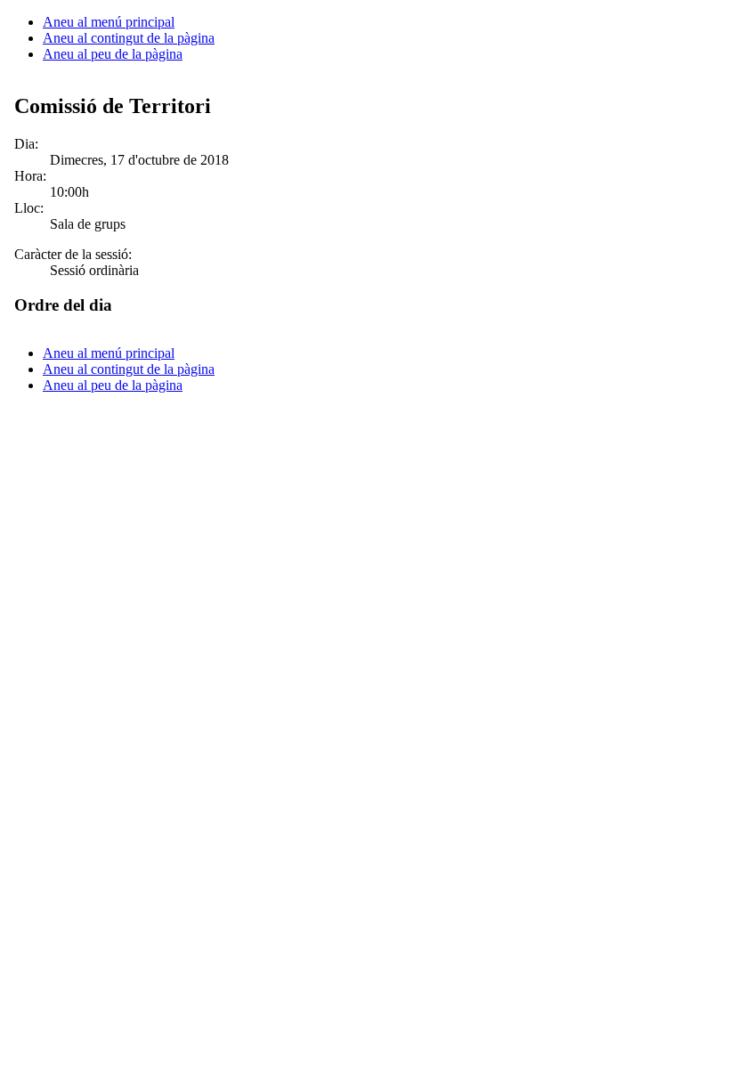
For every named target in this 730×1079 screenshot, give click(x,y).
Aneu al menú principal (108, 21)
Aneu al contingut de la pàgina (129, 37)
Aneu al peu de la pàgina (112, 53)
